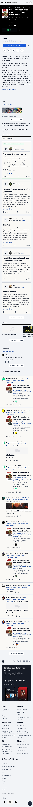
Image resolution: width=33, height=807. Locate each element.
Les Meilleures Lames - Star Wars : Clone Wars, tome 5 (21, 7)
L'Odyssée (5, 716)
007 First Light (6, 728)
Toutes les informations (9, 89)
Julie (14, 285)
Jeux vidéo (6, 723)
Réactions (6, 348)
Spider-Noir (20, 712)
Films (4, 706)
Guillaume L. (16, 252)
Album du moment (22, 753)
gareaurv (9, 442)
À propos (4, 763)
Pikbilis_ (8, 522)
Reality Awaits (21, 750)
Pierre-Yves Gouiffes (18, 219)
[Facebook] (18, 662)
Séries (20, 706)
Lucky (19, 714)
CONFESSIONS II (22, 747)
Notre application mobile (9, 766)
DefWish (8, 585)
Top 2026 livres (22, 726)
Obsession (5, 713)
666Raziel (16, 183)
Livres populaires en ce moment (24, 736)
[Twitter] (14, 662)
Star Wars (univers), (15, 65)
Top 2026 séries (22, 709)
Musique (21, 741)
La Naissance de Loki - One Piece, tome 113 (8, 750)
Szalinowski (16, 148)
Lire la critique (7, 173)
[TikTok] (24, 662)
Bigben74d (9, 597)
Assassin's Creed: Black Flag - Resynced (8, 732)
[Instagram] (21, 662)
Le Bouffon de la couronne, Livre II (22, 732)
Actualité (4, 719)
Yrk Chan (9, 410)
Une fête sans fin (7, 747)
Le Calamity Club (22, 728)
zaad (7, 498)
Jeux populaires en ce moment (8, 736)
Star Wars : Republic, (14, 63)
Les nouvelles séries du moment (24, 718)
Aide (3, 772)
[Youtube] (30, 662)
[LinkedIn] (27, 662)
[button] (30, 2)
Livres (20, 723)
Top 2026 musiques (23, 744)
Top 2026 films (6, 710)
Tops (3, 102)
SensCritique (5, 7)
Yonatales (9, 553)
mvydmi (8, 621)
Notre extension (6, 769)
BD (9, 7)
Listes (4, 323)
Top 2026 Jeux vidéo (8, 726)
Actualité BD (5, 754)
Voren (8, 378)
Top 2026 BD (6, 744)
